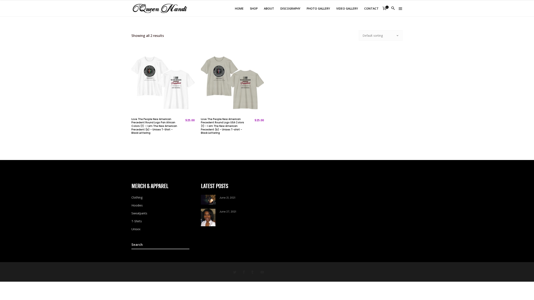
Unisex (135, 229)
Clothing (136, 197)
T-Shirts (136, 221)
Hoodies (137, 205)
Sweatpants (139, 213)
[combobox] (381, 35)
